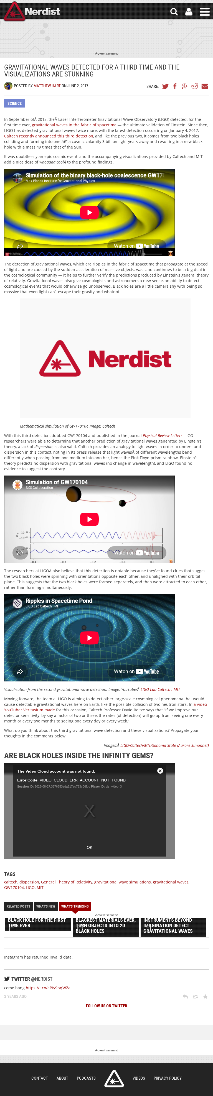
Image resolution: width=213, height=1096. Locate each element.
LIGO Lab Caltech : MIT (160, 689)
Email (204, 86)
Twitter (165, 86)
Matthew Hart (47, 85)
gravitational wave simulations (122, 882)
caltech (10, 882)
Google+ (185, 86)
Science (14, 103)
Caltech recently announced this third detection (48, 136)
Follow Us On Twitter (106, 1005)
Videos (139, 1078)
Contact (39, 1078)
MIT (40, 887)
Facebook (175, 86)
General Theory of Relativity (66, 882)
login (188, 12)
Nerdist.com (114, 1078)
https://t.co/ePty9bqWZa (48, 987)
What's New (45, 906)
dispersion (29, 882)
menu (205, 12)
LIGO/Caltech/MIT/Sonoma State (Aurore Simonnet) (164, 745)
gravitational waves (171, 882)
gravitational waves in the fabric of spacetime (74, 124)
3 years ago (15, 996)
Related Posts (18, 906)
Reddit (194, 86)
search (174, 12)
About (62, 1078)
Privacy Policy (168, 1078)
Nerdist (31, 11)
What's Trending (75, 906)
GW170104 (14, 887)
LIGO (30, 887)
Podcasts (86, 1078)
